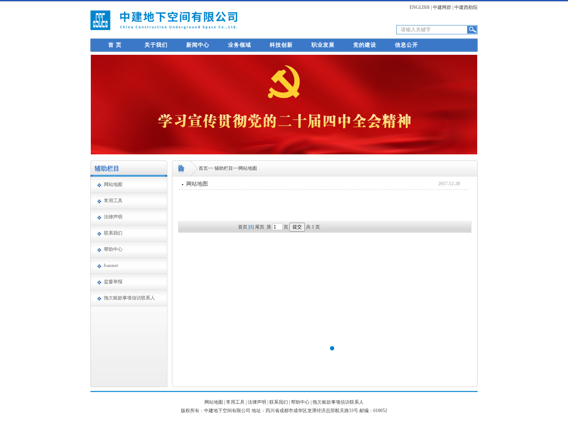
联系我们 (113, 233)
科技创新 (281, 45)
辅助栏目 (223, 168)
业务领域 (239, 45)
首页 (203, 168)
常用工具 (235, 402)
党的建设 (364, 45)
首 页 (115, 45)
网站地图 (113, 184)
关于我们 (156, 45)
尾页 (259, 227)
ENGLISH (420, 7)
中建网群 (442, 7)
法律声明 (113, 217)
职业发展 (323, 45)
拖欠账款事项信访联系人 (129, 298)
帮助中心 (113, 249)
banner (111, 265)
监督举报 (113, 281)
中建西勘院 (466, 7)
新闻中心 (197, 45)
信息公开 (406, 45)
